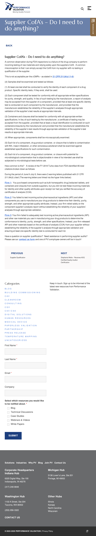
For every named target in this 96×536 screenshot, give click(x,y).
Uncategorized (16, 340)
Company (9, 387)
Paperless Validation (21, 326)
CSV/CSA (10, 311)
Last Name (11, 359)
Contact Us (60, 463)
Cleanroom (13, 300)
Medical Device (16, 322)
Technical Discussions (22, 412)
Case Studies (17, 416)
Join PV (48, 463)
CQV (7, 307)
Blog (8, 289)
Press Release (15, 333)
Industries (21, 463)
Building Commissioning (22, 293)
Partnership (14, 329)
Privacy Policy (47, 531)
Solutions (9, 463)
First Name (11, 345)
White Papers (17, 424)
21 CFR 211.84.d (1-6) (63, 77)
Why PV (32, 463)
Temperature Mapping (21, 336)
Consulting (13, 303)
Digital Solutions (18, 314)
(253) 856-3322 (12, 510)
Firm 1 (8, 183)
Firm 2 (8, 198)
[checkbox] (5, 408)
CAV (7, 296)
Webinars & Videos (20, 420)
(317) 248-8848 (12, 487)
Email (8, 373)
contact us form (27, 239)
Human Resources (18, 318)
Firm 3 (8, 215)
